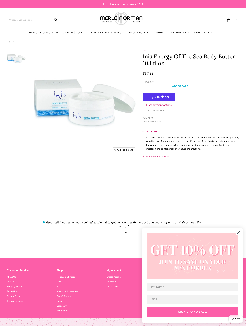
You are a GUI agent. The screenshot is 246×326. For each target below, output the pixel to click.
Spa (80, 32)
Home (160, 32)
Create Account (113, 276)
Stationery (179, 32)
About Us (11, 276)
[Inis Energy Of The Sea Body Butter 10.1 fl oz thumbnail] (16, 58)
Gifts (67, 32)
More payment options (159, 105)
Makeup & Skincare (42, 32)
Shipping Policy (14, 286)
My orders (111, 281)
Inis (145, 50)
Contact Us (12, 281)
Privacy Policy (13, 296)
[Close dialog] (238, 233)
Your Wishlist (112, 286)
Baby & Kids (202, 32)
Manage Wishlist (156, 110)
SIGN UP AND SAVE (192, 311)
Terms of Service (15, 301)
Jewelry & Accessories (106, 32)
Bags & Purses (139, 32)
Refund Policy (13, 291)
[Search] (55, 20)
